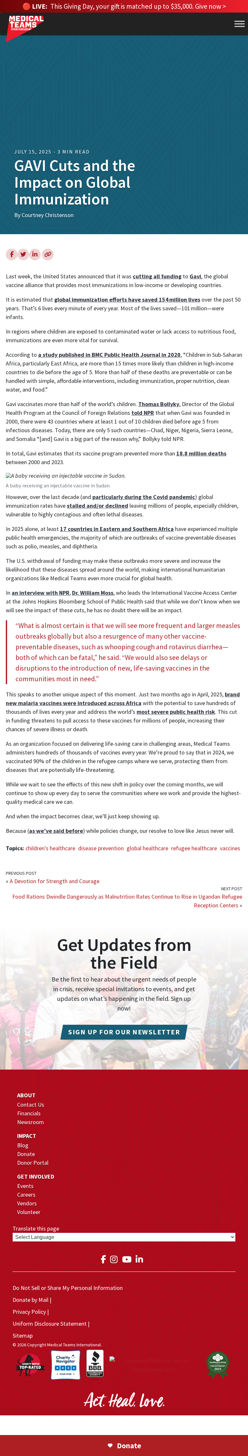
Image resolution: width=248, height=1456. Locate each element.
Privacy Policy (29, 1311)
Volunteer (28, 1212)
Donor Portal (32, 1162)
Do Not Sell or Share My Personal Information (68, 1287)
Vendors (27, 1203)
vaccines (230, 848)
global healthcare (147, 848)
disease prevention (101, 848)
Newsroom (30, 1122)
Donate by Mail (30, 1299)
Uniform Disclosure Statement (50, 1323)
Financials (29, 1113)
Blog (22, 1145)
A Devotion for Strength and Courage (54, 881)
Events (25, 1186)
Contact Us (30, 1104)
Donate (26, 1154)
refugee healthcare (194, 848)
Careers (26, 1194)
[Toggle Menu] (239, 24)
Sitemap (23, 1335)
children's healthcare (50, 848)
